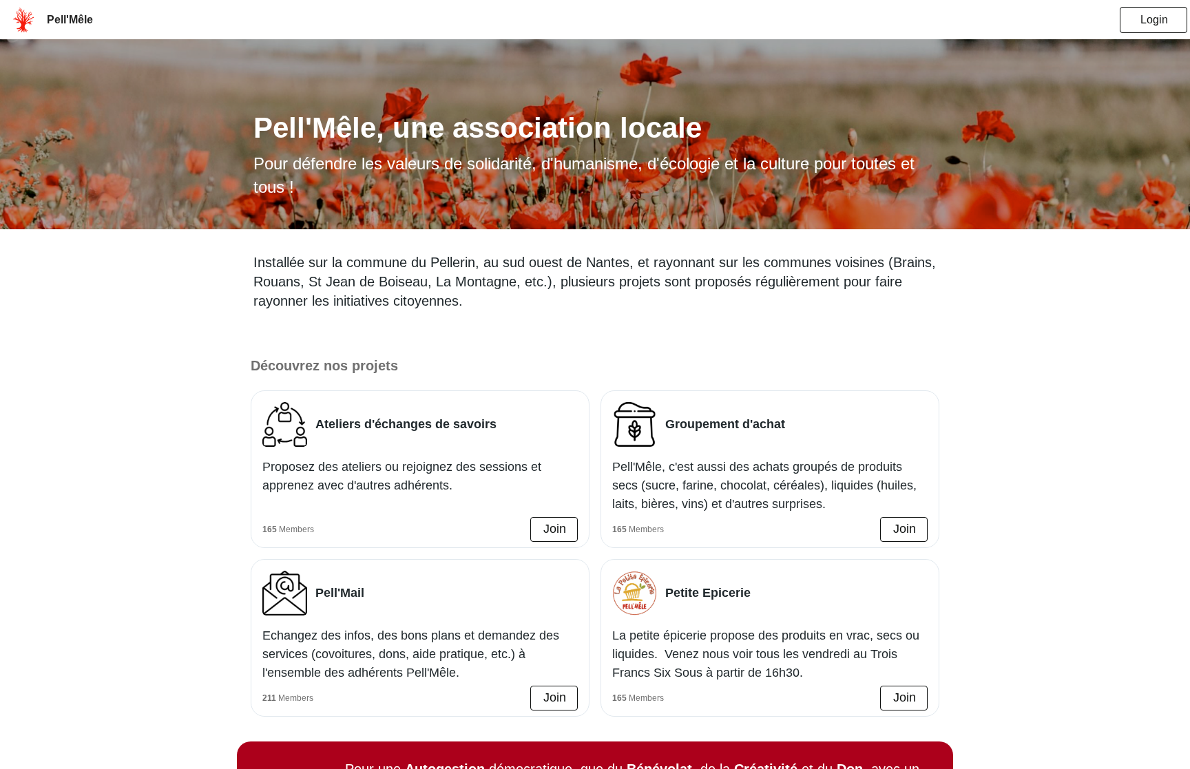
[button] (554, 529)
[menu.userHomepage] (23, 20)
